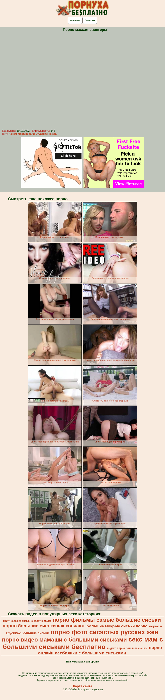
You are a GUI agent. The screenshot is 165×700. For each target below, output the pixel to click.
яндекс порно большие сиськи (127, 648)
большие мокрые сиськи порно (117, 626)
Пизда (53, 133)
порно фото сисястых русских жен (104, 632)
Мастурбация (26, 133)
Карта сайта (82, 686)
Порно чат (90, 20)
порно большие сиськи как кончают (44, 625)
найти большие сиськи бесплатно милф (27, 621)
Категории (75, 20)
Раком (13, 133)
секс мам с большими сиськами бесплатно (83, 643)
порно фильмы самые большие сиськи (107, 620)
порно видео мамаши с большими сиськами (64, 639)
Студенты (42, 133)
